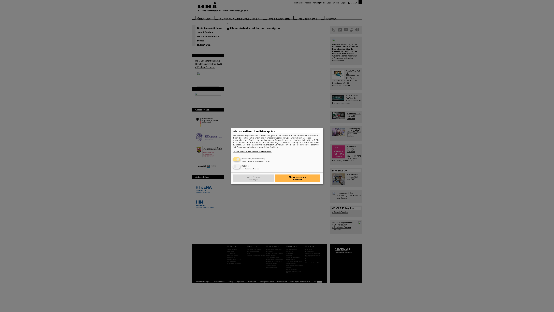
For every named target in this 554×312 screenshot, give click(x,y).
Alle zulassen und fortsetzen (297, 178)
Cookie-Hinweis (282, 138)
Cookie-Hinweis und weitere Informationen (252, 152)
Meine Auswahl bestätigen (253, 178)
